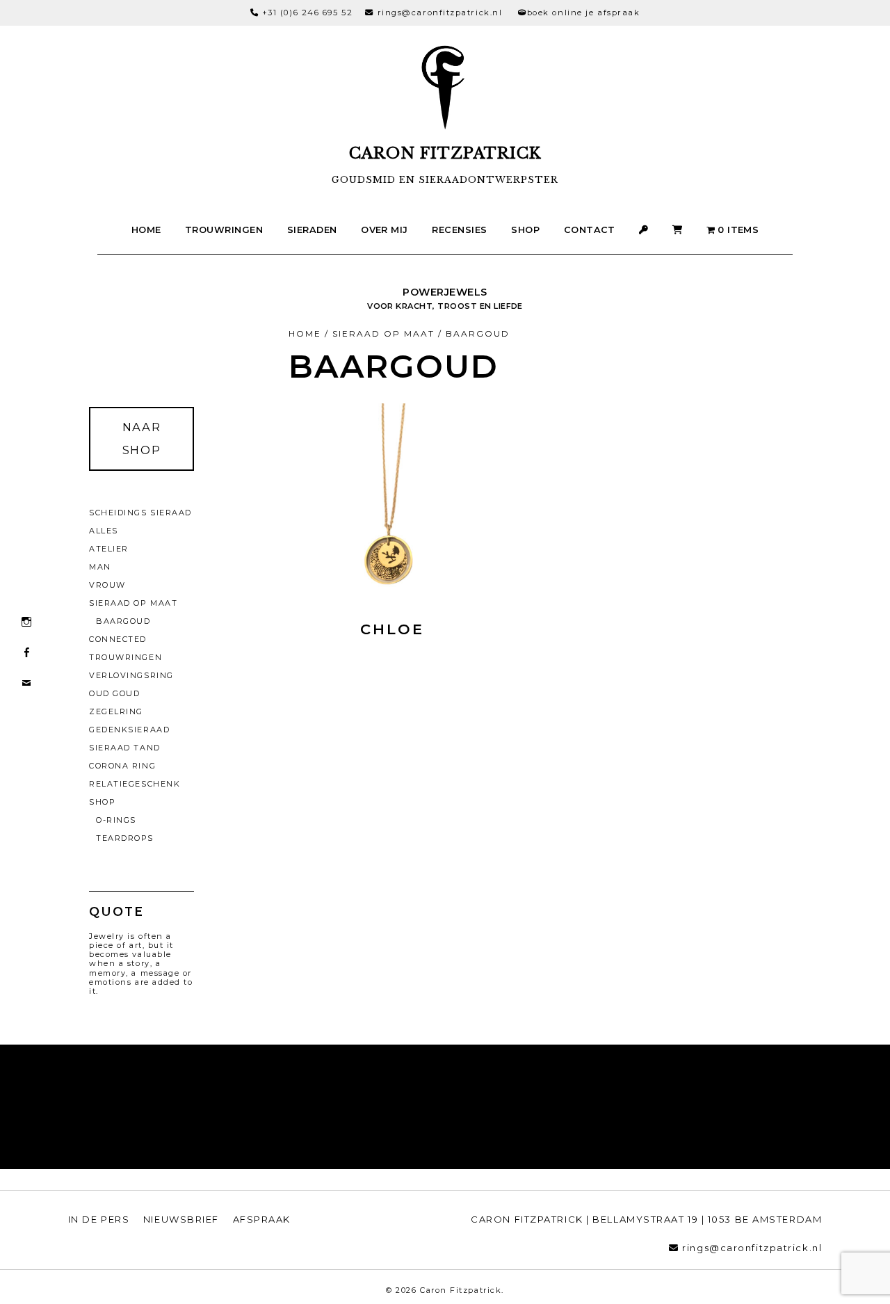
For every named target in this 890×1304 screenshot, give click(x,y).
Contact (589, 230)
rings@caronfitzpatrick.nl (440, 12)
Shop (525, 230)
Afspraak (262, 1219)
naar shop (141, 438)
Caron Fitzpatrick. (462, 1290)
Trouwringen (224, 230)
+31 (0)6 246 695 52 (307, 12)
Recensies (459, 230)
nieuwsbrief (181, 1219)
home (146, 230)
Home (305, 333)
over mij (384, 230)
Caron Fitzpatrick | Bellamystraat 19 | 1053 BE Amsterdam (646, 1219)
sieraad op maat (383, 333)
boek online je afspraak (583, 12)
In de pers (99, 1219)
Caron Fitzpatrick (445, 153)
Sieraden (312, 230)
